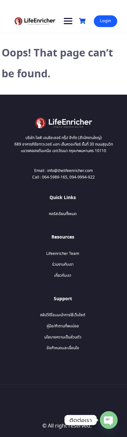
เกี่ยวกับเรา (62, 275)
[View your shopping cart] (83, 21)
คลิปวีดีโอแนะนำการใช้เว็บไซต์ (62, 315)
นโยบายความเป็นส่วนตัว (62, 337)
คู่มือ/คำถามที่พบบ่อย (63, 326)
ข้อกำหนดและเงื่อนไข (63, 348)
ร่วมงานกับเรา (63, 264)
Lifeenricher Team (62, 254)
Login (105, 21)
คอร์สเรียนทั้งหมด (63, 214)
